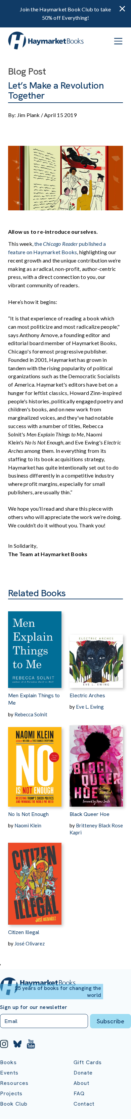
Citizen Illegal (23, 932)
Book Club (14, 1103)
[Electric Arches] (96, 643)
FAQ (79, 1093)
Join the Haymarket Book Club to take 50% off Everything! (65, 13)
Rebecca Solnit (30, 714)
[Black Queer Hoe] (96, 762)
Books (8, 1062)
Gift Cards (88, 1062)
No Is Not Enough (28, 814)
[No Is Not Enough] (34, 762)
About (81, 1083)
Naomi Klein (27, 825)
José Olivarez (29, 943)
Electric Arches (87, 695)
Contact (84, 1103)
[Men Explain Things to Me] (34, 643)
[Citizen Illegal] (34, 880)
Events (9, 1072)
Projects (11, 1093)
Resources (14, 1083)
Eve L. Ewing (90, 707)
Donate (83, 1072)
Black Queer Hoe (90, 814)
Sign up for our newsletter (33, 1007)
